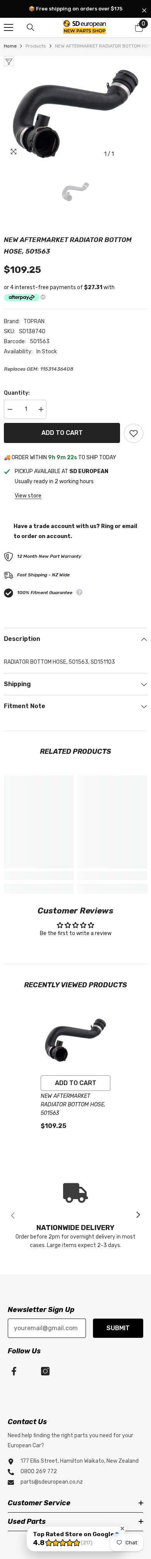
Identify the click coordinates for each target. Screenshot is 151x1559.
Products (36, 46)
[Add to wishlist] (133, 433)
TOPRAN (34, 321)
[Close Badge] (122, 1528)
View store (28, 495)
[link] (39, 875)
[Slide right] (138, 1215)
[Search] (30, 27)
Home (10, 46)
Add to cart (62, 432)
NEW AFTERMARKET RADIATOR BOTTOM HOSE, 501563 (73, 1104)
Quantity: (17, 393)
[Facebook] (14, 1371)
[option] (75, 114)
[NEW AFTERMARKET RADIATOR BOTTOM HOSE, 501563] (75, 1040)
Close (144, 11)
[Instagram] (45, 1371)
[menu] (8, 27)
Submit (118, 1328)
